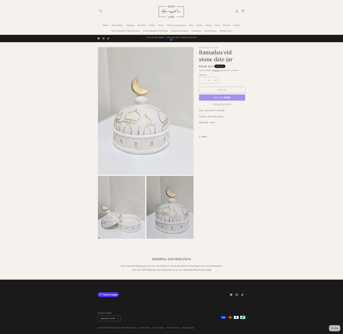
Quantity (203, 75)
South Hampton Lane (113, 328)
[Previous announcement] (143, 38)
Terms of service (173, 328)
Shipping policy (188, 328)
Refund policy (144, 328)
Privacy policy (158, 328)
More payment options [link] (222, 104)
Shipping (216, 70)
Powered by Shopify (129, 328)
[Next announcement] (200, 38)
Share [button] (204, 136)
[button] (101, 11)
